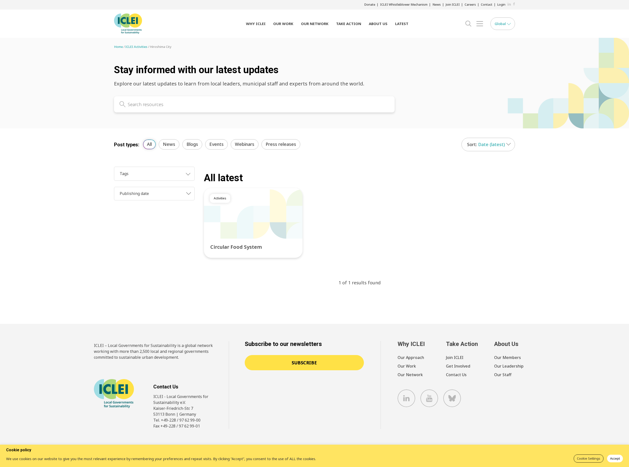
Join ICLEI (453, 4)
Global (501, 23)
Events (216, 144)
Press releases (281, 144)
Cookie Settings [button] (588, 458)
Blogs (192, 144)
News (436, 4)
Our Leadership (509, 366)
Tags (124, 173)
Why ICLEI (256, 23)
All (149, 144)
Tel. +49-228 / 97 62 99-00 (176, 420)
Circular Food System (236, 247)
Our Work (283, 23)
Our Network (315, 23)
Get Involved (458, 366)
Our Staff (502, 374)
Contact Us (456, 374)
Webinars (244, 144)
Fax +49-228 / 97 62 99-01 (176, 426)
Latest (401, 23)
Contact (486, 4)
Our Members (507, 357)
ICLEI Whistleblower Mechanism (404, 4)
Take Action (348, 23)
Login (501, 4)
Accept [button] (615, 458)
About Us (378, 23)
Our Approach (411, 357)
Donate (369, 4)
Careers (470, 4)
